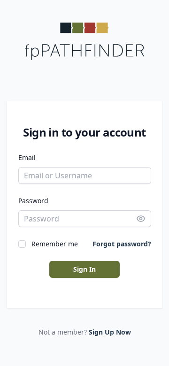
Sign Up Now (110, 332)
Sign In (84, 269)
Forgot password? (121, 243)
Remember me (54, 243)
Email (27, 157)
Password (33, 200)
